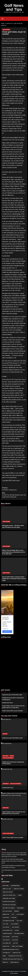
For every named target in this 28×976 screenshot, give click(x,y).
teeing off (5, 962)
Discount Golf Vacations (9, 904)
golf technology (6, 29)
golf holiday (6, 927)
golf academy (20, 914)
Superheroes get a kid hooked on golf (12, 694)
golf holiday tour (7, 930)
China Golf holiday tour (9, 895)
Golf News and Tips (14, 7)
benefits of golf (7, 888)
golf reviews (5, 755)
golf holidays (5, 783)
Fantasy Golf (6, 914)
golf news (5, 733)
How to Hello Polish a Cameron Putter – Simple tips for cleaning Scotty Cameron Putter (14, 578)
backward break (15, 885)
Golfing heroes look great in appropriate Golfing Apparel (13, 698)
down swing (20, 908)
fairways (16, 911)
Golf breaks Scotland (8, 920)
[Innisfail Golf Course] (14, 777)
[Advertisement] (7, 663)
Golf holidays (15, 927)
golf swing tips (7, 943)
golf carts (19, 920)
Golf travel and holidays (8, 757)
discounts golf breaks (9, 908)
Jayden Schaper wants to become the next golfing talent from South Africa (13, 706)
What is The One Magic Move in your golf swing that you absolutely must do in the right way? (13, 552)
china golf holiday (8, 892)
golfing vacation (7, 933)
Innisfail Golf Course (7, 702)
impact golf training (17, 946)
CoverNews (23, 971)
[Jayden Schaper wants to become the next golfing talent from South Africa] (14, 801)
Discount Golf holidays (9, 901)
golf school (15, 936)
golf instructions (19, 933)
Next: (14, 495)
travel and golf (14, 962)
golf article (6, 917)
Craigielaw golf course (9, 898)
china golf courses (19, 888)
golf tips (12, 755)
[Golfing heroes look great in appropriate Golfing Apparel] (14, 751)
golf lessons (6, 936)
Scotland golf (6, 952)
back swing (6, 885)
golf (13, 914)
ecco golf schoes (7, 911)
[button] (2, 18)
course (20, 895)
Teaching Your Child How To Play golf (13, 959)
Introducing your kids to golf (11, 949)
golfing (17, 930)
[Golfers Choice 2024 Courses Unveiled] (14, 827)
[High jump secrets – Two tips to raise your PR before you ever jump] (14, 515)
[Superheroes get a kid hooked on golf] (14, 727)
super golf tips (16, 952)
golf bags (14, 917)
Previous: (9, 488)
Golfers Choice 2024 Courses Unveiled (12, 710)
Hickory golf (6, 946)
